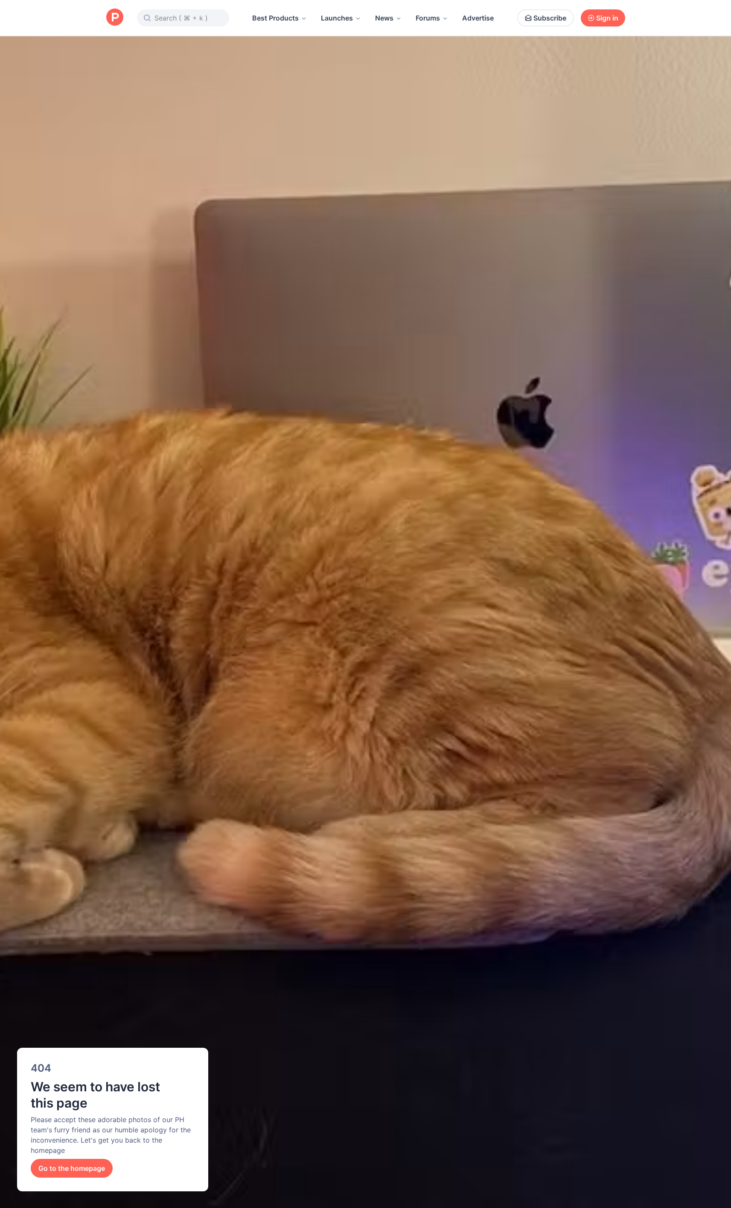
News (384, 18)
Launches (337, 18)
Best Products (275, 18)
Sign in (607, 18)
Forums (428, 18)
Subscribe (549, 18)
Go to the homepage (71, 1168)
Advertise (478, 18)
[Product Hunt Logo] (114, 18)
